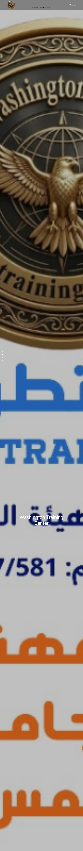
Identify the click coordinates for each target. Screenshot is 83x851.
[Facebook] (43, 2)
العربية (78, 4)
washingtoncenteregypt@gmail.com (41, 7)
